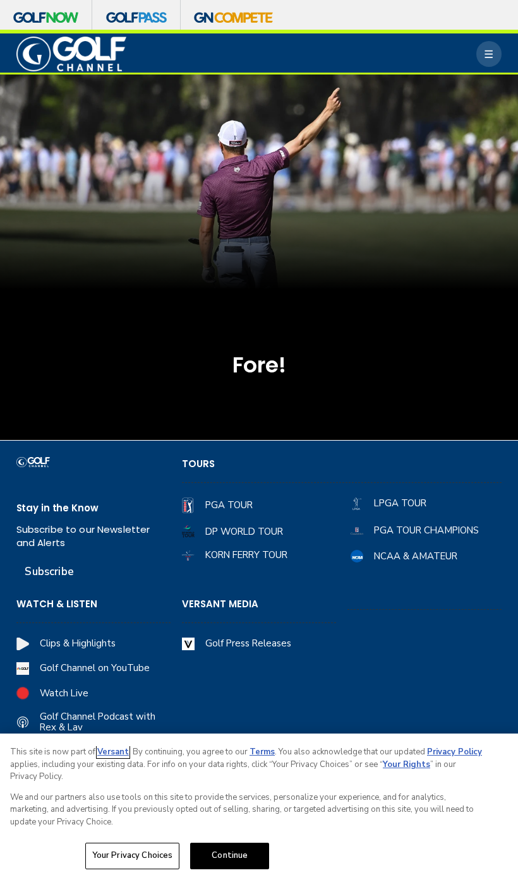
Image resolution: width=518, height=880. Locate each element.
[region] (259, 807)
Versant (113, 752)
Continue (230, 855)
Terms (262, 752)
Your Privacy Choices (132, 855)
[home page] (71, 54)
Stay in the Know (57, 507)
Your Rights (406, 764)
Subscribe (49, 571)
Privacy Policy (454, 752)
